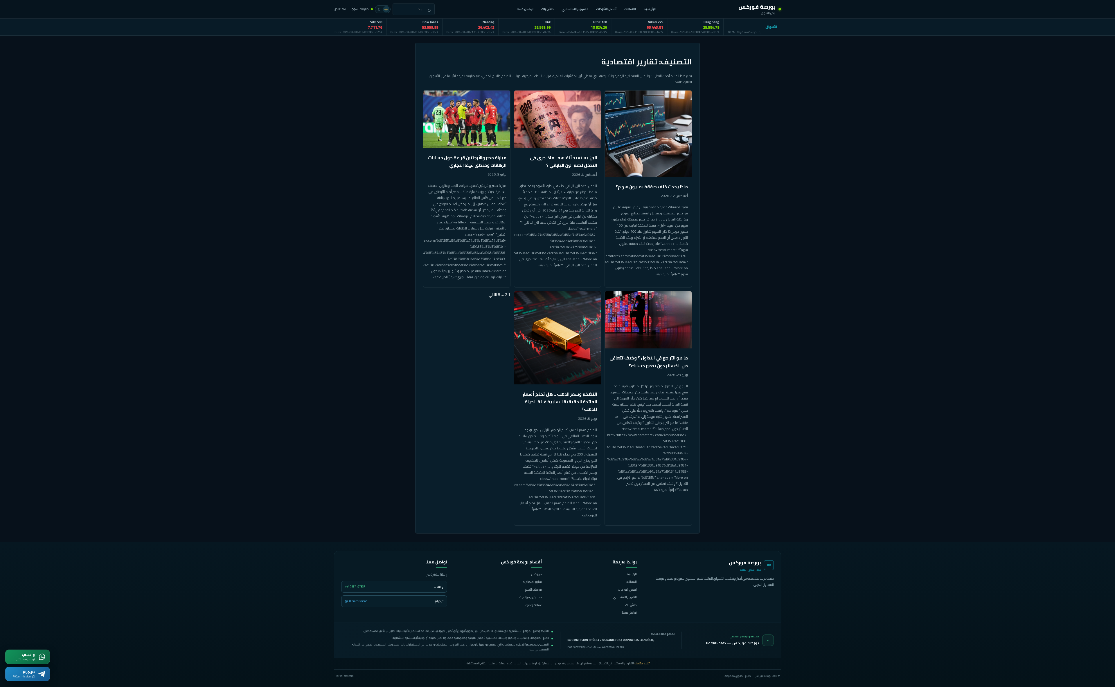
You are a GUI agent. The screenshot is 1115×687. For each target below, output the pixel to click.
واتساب (394, 587)
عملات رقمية (534, 605)
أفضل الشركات (607, 9)
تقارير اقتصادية (532, 581)
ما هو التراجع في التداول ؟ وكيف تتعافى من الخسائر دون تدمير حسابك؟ (648, 362)
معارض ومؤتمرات (530, 597)
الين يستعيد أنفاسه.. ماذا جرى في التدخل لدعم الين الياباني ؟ (563, 161)
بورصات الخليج (533, 589)
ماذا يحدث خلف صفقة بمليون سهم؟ (652, 186)
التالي (492, 294)
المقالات (630, 9)
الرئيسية (650, 9)
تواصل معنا (526, 9)
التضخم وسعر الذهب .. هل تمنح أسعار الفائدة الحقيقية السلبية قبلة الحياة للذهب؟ (560, 402)
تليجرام (394, 601)
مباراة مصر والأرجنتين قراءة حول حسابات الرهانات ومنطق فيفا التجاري (467, 161)
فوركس (536, 574)
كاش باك (548, 9)
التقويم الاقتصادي (575, 9)
